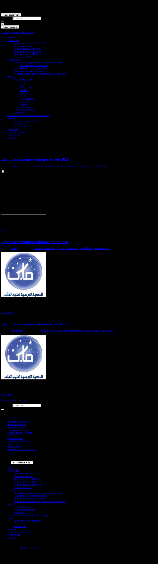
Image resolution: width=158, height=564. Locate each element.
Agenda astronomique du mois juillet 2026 (34, 242)
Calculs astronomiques (68, 166)
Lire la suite (7, 230)
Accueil (11, 37)
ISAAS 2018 (20, 126)
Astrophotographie (23, 79)
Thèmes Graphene (28, 548)
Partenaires (12, 129)
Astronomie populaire (24, 110)
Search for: (6, 18)
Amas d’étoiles (27, 98)
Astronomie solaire (16, 424)
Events (10, 118)
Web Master (17, 330)
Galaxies (24, 101)
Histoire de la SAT (23, 57)
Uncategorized (14, 446)
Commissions (14, 60)
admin (14, 166)
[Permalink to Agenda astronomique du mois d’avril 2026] (23, 378)
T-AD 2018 (19, 123)
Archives (5, 462)
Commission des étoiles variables (30, 71)
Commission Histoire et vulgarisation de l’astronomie (39, 73)
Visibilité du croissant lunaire (34, 65)
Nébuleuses (25, 96)
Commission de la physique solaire (30, 68)
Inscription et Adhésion (18, 441)
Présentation (13, 40)
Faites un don (14, 135)
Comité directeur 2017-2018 (27, 51)
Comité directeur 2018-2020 (27, 48)
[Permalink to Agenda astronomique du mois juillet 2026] (23, 296)
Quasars (24, 104)
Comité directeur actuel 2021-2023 (30, 43)
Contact (11, 137)
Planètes (24, 90)
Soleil (22, 82)
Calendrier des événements (27, 121)
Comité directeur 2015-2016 (27, 54)
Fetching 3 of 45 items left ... (15, 400)
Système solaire (101, 166)
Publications (19, 112)
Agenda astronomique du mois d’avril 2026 (35, 324)
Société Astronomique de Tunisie (17, 32)
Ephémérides (86, 166)
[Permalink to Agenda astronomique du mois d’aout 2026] (23, 214)
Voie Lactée (25, 87)
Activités (11, 76)
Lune (22, 85)
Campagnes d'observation (19, 432)
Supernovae (25, 107)
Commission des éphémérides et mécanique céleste (38, 62)
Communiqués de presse (19, 132)
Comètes (24, 93)
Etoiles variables (15, 438)
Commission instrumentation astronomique (28, 115)
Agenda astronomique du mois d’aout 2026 (35, 159)
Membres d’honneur (23, 46)
